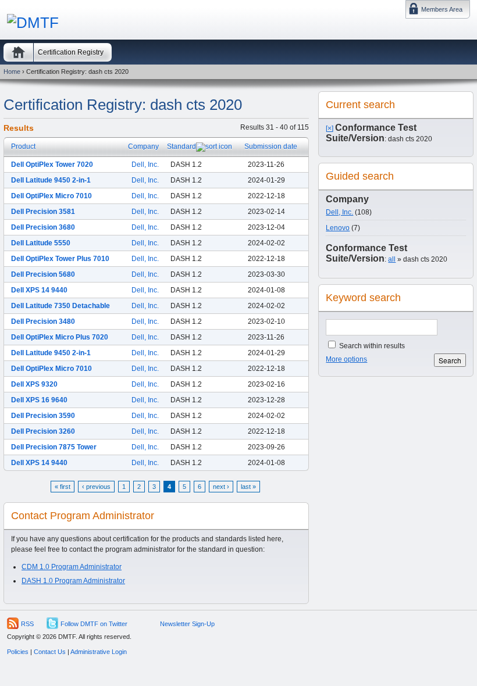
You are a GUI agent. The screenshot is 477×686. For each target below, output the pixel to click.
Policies (18, 651)
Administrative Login (98, 651)
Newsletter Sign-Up (187, 623)
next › (221, 486)
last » (248, 486)
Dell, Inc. (145, 164)
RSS (27, 623)
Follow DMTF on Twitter (93, 623)
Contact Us (50, 651)
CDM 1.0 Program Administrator (72, 567)
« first (62, 486)
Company (143, 146)
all (392, 259)
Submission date (270, 146)
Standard (181, 146)
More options (346, 359)
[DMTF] (33, 22)
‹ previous (96, 486)
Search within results (371, 346)
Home (18, 52)
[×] (329, 128)
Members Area (441, 9)
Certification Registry (71, 52)
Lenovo (338, 228)
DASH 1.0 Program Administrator (73, 581)
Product (23, 146)
